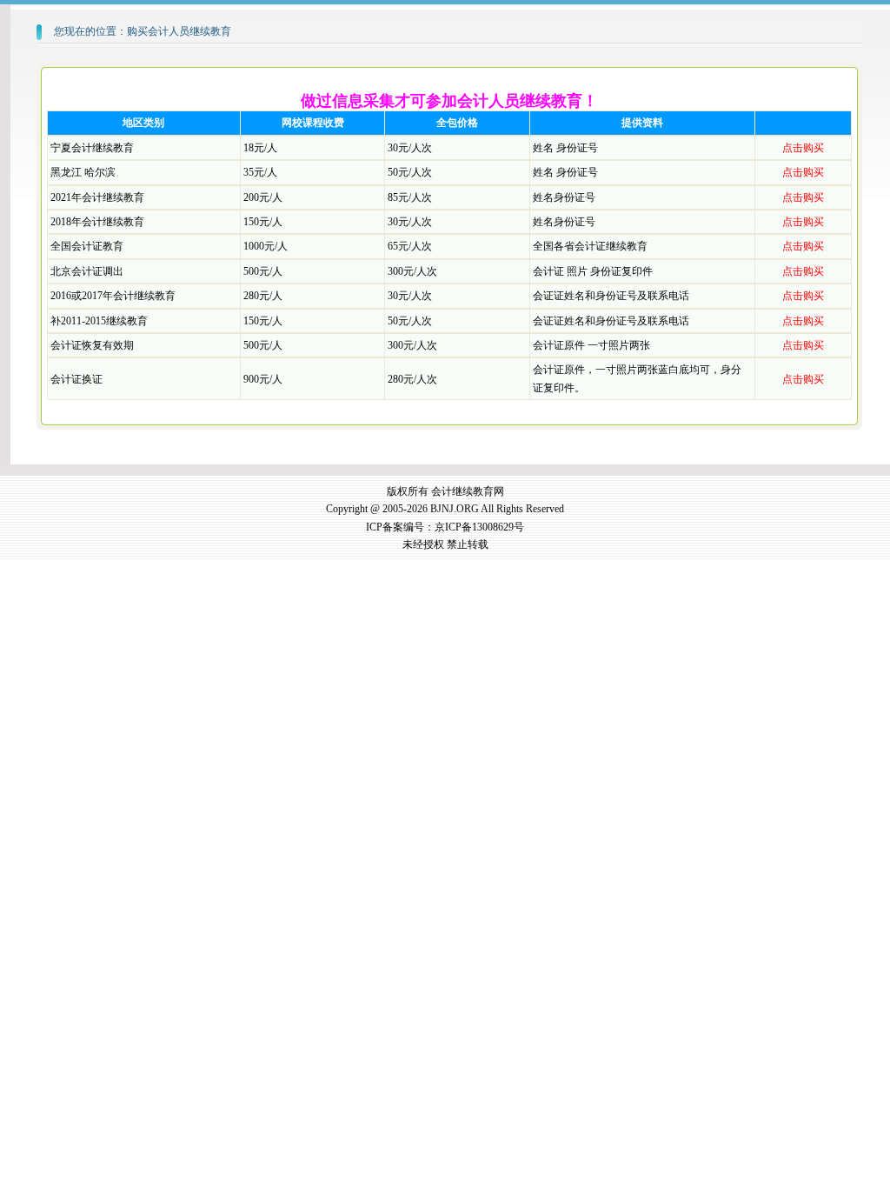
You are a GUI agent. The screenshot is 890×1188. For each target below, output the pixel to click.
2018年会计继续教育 (97, 222)
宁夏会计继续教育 (92, 148)
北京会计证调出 (86, 271)
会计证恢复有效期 (92, 345)
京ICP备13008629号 (479, 527)
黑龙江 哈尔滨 (83, 172)
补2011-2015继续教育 (99, 321)
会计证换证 (76, 379)
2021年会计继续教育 (97, 197)
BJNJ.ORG (454, 509)
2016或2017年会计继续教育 (113, 296)
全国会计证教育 (86, 246)
